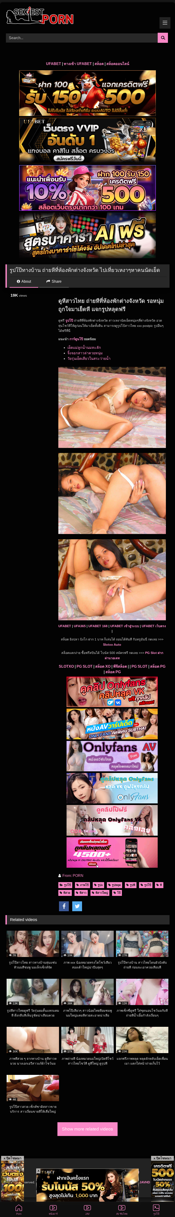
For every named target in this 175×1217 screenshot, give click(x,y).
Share (56, 281)
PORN (78, 876)
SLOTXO (66, 666)
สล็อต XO (103, 666)
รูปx (100, 885)
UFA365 (80, 626)
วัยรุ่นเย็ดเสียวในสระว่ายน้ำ (89, 358)
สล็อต (99, 64)
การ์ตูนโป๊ (76, 339)
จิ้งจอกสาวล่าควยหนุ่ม (85, 353)
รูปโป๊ (67, 885)
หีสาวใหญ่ (101, 892)
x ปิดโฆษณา (12, 1158)
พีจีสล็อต (120, 666)
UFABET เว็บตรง (154, 626)
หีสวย (66, 892)
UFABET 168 (98, 626)
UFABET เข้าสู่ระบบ (124, 626)
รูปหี (132, 885)
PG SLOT (85, 666)
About (26, 281)
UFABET (53, 64)
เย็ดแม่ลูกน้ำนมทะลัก (84, 348)
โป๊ (119, 892)
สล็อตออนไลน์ (117, 64)
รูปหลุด (116, 885)
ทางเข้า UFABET (78, 64)
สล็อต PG (157, 666)
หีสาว (83, 892)
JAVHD (144, 1182)
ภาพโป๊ (84, 885)
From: (67, 876)
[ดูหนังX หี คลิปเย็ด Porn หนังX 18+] (87, 16)
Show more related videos (87, 1129)
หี (161, 885)
